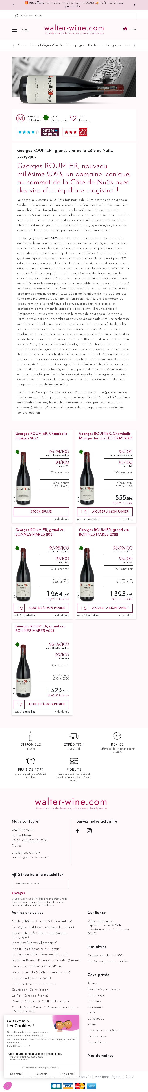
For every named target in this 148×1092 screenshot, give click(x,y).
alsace (22, 45)
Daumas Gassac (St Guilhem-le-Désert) (40, 1001)
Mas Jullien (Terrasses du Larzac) (36, 949)
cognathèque (97, 1042)
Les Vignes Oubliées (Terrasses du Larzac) (43, 927)
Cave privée (98, 975)
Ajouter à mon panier (110, 511)
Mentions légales (108, 1077)
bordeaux (95, 45)
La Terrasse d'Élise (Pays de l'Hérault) (40, 954)
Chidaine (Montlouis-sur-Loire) (34, 984)
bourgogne (113, 45)
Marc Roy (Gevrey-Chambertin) (34, 943)
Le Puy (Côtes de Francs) (30, 995)
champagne (75, 45)
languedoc (96, 1018)
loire (128, 45)
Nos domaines (100, 1056)
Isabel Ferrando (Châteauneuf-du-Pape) (41, 972)
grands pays (97, 1036)
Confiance (97, 913)
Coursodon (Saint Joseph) (30, 990)
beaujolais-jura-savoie (46, 45)
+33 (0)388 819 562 (26, 853)
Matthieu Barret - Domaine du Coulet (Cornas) (46, 960)
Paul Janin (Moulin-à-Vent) (31, 978)
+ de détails (62, 519)
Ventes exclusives (27, 913)
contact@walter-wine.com (30, 857)
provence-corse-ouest (103, 1030)
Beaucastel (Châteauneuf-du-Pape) (37, 966)
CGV (129, 1077)
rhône (92, 1024)
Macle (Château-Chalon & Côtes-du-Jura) (42, 921)
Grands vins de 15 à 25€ (105, 955)
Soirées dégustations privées (108, 961)
